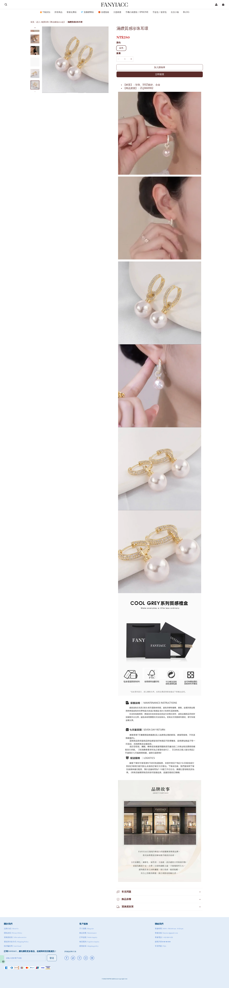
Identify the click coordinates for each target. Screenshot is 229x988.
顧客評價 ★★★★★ (163, 942)
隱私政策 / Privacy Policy (13, 933)
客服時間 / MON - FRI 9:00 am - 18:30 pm (169, 929)
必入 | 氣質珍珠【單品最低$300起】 (50, 22)
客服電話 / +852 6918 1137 (164, 937)
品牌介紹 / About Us (11, 929)
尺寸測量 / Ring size (86, 929)
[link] (45, 12)
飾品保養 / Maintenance (88, 933)
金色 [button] (121, 48)
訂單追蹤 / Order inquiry (88, 937)
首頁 (32, 22)
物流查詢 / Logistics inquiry (89, 942)
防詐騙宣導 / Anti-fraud (12, 946)
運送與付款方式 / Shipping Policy (16, 942)
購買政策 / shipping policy (88, 946)
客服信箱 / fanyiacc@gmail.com (166, 933)
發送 (52, 957)
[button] (6, 4)
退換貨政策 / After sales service (15, 937)
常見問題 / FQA (160, 946)
